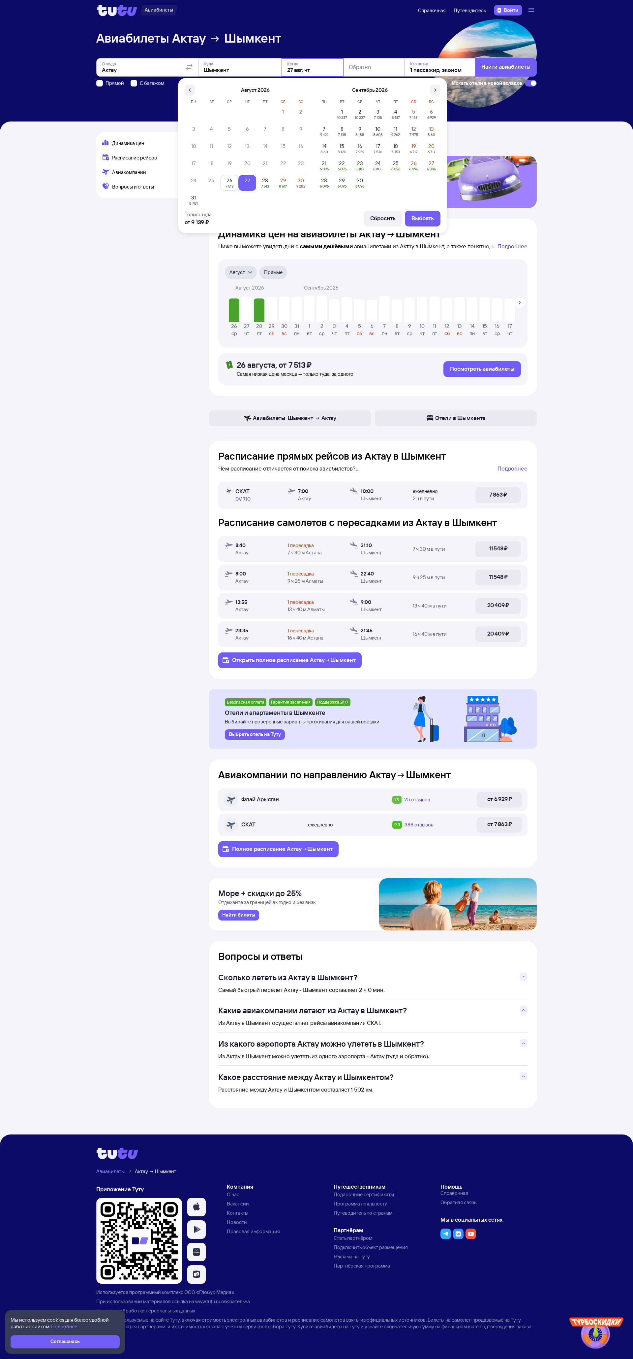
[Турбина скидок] (596, 1334)
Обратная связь (458, 1202)
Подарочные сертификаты (364, 1194)
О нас (233, 1194)
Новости (237, 1222)
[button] (196, 1207)
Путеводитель (470, 10)
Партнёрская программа (362, 1266)
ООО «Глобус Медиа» (209, 1292)
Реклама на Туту (352, 1256)
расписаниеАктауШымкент (316, 659)
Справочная (432, 10)
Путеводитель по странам (363, 1213)
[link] (238, 915)
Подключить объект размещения (371, 1247)
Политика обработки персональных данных (145, 1310)
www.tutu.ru (207, 1301)
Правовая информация (253, 1231)
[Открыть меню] (532, 10)
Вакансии (238, 1204)
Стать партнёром (353, 1238)
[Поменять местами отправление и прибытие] (189, 67)
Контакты (237, 1213)
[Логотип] (117, 10)
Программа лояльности (361, 1204)
